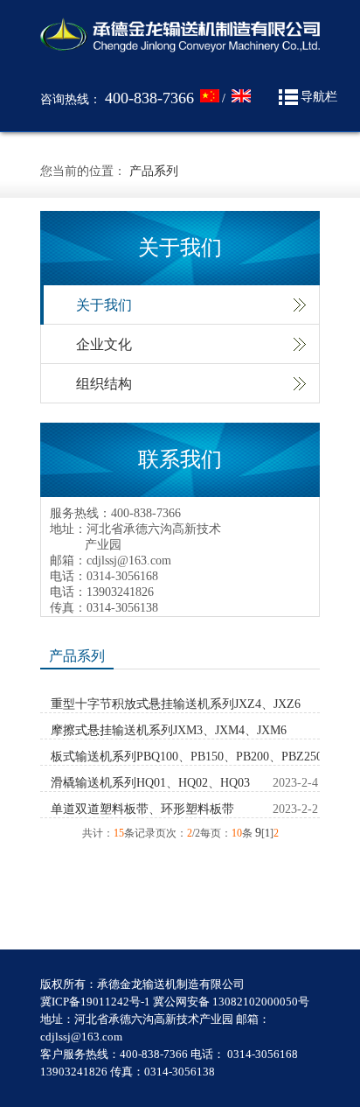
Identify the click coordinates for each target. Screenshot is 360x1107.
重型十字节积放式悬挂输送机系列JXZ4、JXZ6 (176, 704)
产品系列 (153, 171)
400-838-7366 (149, 98)
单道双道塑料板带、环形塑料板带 (142, 809)
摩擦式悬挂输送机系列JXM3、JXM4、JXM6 (169, 730)
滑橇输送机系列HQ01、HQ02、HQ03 (150, 782)
